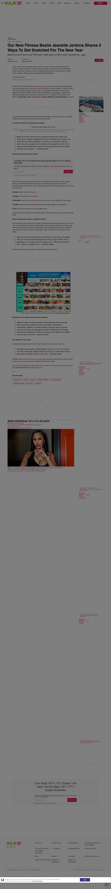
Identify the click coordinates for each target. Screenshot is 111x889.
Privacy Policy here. (37, 881)
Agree (84, 880)
